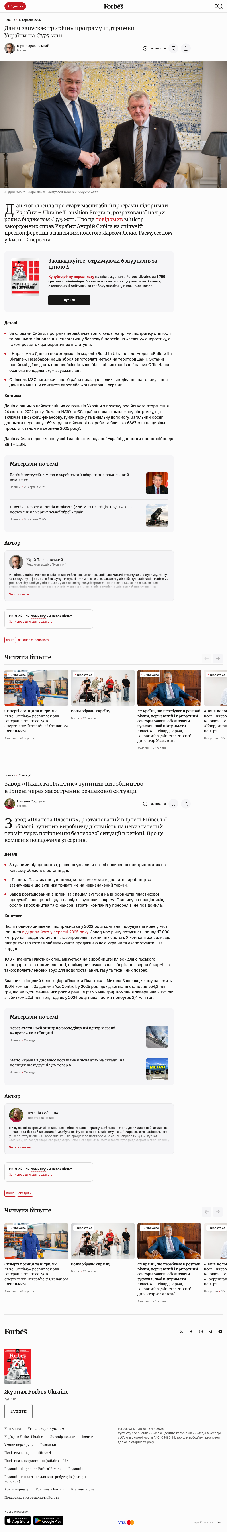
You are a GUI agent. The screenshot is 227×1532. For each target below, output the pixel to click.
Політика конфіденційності (27, 1453)
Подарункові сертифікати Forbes (31, 1497)
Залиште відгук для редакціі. (30, 621)
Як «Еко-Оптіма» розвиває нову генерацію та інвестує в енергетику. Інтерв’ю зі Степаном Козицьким (36, 721)
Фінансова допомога (33, 640)
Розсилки (48, 1445)
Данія (10, 640)
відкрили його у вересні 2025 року (54, 932)
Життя (75, 718)
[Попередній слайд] (206, 1212)
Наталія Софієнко (31, 801)
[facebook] (191, 1331)
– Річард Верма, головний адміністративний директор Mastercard (168, 726)
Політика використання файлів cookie (36, 1461)
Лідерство (211, 738)
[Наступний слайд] (218, 658)
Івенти (87, 1437)
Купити (69, 300)
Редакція (75, 1469)
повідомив (109, 219)
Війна (10, 1193)
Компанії (10, 738)
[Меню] (219, 6)
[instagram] (201, 1331)
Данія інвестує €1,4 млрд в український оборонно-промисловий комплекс (69, 477)
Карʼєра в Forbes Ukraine (23, 1437)
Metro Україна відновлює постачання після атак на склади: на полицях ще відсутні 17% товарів (67, 1062)
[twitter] (181, 1331)
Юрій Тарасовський (33, 46)
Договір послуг (62, 1437)
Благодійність (82, 1489)
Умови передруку (18, 1445)
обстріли (25, 1193)
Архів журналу (16, 1489)
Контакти (12, 1429)
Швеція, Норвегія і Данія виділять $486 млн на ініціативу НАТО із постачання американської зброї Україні (71, 509)
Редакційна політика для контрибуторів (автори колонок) (45, 1479)
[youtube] (220, 1331)
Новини (9, 19)
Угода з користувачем (46, 1429)
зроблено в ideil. (208, 1522)
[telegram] (210, 1331)
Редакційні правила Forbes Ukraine (32, 1469)
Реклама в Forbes (50, 1489)
